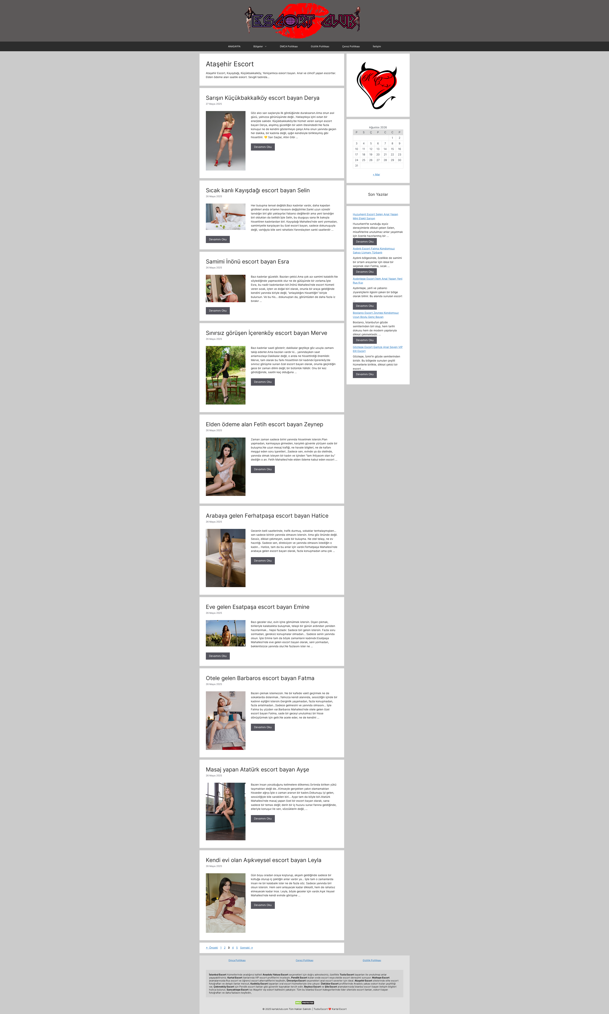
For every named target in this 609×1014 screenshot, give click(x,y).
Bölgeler (258, 46)
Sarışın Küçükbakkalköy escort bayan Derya (263, 97)
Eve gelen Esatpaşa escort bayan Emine (257, 606)
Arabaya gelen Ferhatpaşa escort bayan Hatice (267, 515)
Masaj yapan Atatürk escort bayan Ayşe (257, 769)
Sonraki (246, 947)
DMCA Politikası (289, 46)
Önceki (212, 947)
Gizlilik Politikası (320, 46)
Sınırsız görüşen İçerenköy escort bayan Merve (266, 332)
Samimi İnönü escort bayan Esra (247, 261)
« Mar (376, 174)
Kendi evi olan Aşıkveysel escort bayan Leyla (263, 860)
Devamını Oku (263, 146)
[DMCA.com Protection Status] (304, 1003)
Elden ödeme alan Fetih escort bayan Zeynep (264, 424)
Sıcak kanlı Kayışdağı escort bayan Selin (258, 190)
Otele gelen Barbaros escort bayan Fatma (260, 678)
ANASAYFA (234, 46)
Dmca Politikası (237, 960)
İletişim (377, 46)
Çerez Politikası (351, 46)
